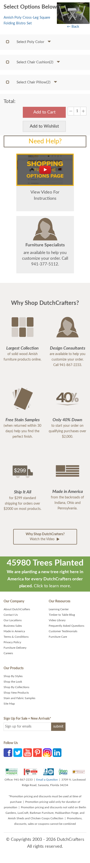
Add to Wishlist (44, 126)
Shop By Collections (16, 687)
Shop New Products (16, 692)
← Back (73, 26)
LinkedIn (57, 752)
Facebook (8, 752)
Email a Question (47, 779)
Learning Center (59, 609)
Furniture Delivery (15, 647)
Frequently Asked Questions (66, 625)
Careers (8, 653)
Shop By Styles (13, 676)
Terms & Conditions (16, 636)
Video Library (57, 620)
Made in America (14, 631)
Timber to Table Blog (62, 614)
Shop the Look (13, 681)
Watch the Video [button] (45, 537)
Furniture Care (58, 636)
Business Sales (13, 625)
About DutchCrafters (17, 609)
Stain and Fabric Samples (19, 698)
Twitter (17, 752)
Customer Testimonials (63, 631)
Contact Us (11, 614)
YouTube (27, 752)
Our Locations (13, 620)
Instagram (47, 752)
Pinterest (37, 752)
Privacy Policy (12, 642)
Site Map (9, 703)
